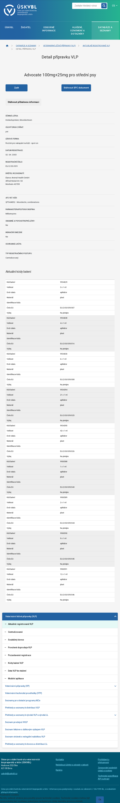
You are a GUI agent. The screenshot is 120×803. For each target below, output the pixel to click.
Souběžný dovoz (16, 640)
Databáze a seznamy (105, 29)
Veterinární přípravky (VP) (17, 686)
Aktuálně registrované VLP (20, 624)
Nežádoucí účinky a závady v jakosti (72, 765)
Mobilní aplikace (16, 678)
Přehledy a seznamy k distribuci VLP (22, 708)
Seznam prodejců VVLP (16, 722)
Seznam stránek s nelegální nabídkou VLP (25, 736)
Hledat (104, 6)
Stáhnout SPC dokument (76, 87)
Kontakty (60, 759)
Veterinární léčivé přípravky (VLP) (21, 616)
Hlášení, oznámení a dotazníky (77, 30)
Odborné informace (48, 29)
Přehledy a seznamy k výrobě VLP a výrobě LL (26, 715)
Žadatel (26, 27)
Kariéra (59, 770)
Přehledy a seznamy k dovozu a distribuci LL (26, 744)
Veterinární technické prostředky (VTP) (23, 693)
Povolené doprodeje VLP (20, 647)
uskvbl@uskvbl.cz (9, 773)
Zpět (16, 87)
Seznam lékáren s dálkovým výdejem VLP (25, 729)
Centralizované (15, 632)
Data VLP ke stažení (17, 671)
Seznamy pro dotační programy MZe (22, 700)
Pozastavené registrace (19, 655)
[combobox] (86, 6)
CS (114, 5)
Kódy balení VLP (15, 663)
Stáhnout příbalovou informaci (23, 102)
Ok (99, 799)
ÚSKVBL (9, 27)
